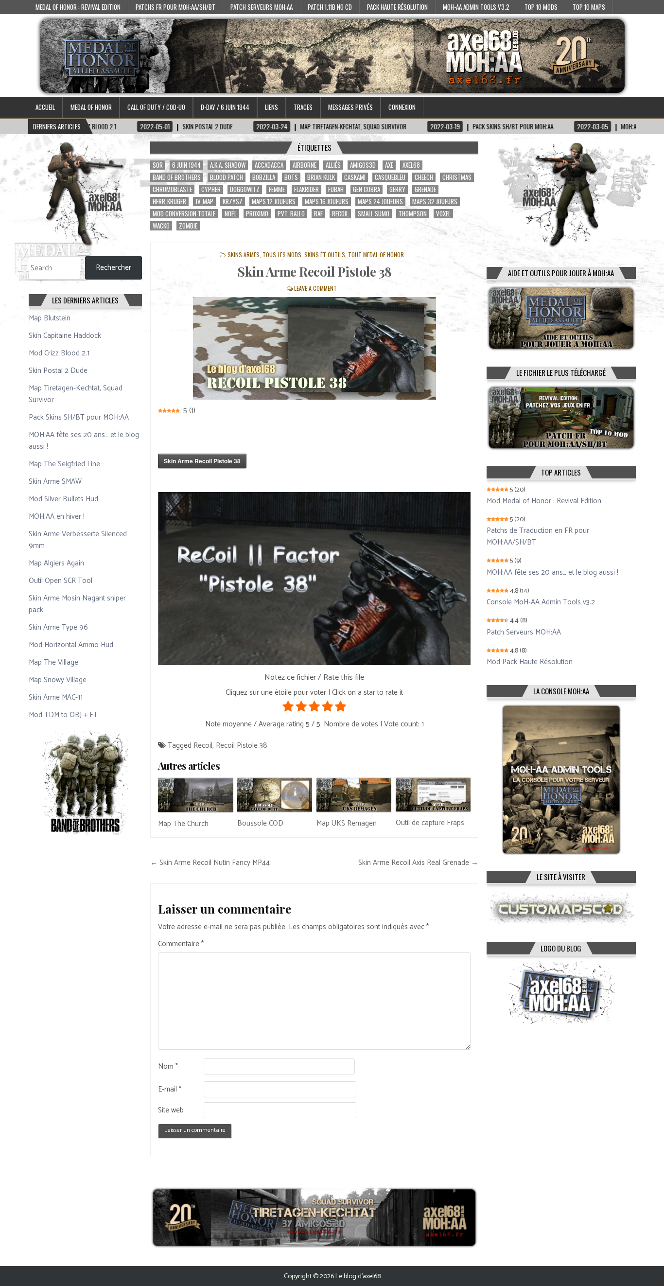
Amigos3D (363, 165)
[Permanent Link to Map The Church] (195, 795)
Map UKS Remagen (346, 823)
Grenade (425, 189)
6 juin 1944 (186, 165)
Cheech (424, 177)
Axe (389, 165)
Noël (231, 213)
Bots (291, 177)
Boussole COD (260, 823)
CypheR (211, 189)
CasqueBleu (390, 177)
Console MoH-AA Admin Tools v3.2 (541, 602)
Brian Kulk (321, 177)
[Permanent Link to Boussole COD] (274, 795)
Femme (277, 189)
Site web (171, 1110)
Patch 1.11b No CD (330, 7)
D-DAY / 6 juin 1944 (225, 107)
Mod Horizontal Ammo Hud (71, 645)
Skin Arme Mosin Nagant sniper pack (77, 604)
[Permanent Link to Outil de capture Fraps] (433, 794)
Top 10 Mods (541, 7)
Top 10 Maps (589, 7)
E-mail (169, 1089)
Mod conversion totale (184, 213)
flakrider (306, 189)
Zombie (188, 225)
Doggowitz (245, 189)
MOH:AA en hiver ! (57, 517)
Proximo (257, 213)
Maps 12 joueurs (274, 201)
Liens (271, 107)
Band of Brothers (177, 177)
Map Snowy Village (58, 680)
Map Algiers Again (56, 563)
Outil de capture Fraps (430, 823)
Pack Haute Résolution (397, 7)
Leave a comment (315, 288)
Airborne (304, 165)
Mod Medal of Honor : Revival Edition (544, 501)
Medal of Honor (91, 107)
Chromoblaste (172, 189)
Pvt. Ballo (291, 213)
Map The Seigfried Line (64, 464)
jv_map (204, 201)
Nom (168, 1067)
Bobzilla (263, 177)
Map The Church (183, 824)
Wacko (161, 225)
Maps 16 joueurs (327, 201)
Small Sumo (373, 213)
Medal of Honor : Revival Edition (78, 7)
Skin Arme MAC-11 (56, 697)
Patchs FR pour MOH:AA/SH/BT (175, 7)
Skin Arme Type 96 (58, 627)
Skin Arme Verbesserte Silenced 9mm (78, 540)
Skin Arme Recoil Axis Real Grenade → (418, 863)
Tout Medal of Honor (376, 254)
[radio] (288, 708)
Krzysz (233, 201)
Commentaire (181, 944)
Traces (303, 107)
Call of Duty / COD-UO (156, 107)
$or (158, 165)
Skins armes (243, 254)
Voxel (443, 213)
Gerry (397, 189)
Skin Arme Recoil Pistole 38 (314, 271)
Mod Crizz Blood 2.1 (59, 353)
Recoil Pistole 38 (241, 746)
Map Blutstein (49, 318)
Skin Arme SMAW (55, 482)
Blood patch (226, 177)
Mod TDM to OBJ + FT (63, 715)
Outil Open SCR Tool (60, 581)
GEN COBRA (366, 189)
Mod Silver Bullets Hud (63, 499)
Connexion (402, 107)
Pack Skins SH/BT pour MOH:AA (79, 417)
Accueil (45, 107)
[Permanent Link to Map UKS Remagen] (353, 794)
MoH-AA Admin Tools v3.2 (476, 7)
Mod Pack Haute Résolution (530, 662)
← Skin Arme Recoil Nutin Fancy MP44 (210, 863)
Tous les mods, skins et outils (303, 254)
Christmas (457, 177)
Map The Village (53, 662)
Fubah (336, 189)
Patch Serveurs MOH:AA (261, 7)
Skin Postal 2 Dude (58, 371)
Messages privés (350, 107)
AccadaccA (269, 165)
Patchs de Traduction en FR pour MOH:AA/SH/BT (538, 536)
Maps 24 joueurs (380, 201)
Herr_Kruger (169, 201)
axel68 (411, 165)
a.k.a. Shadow (227, 165)
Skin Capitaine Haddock (65, 336)
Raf (318, 213)
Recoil (340, 213)
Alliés (333, 165)
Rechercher (113, 268)
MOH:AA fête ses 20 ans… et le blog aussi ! (84, 441)
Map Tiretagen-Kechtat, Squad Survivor (75, 394)
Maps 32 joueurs (434, 201)
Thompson (413, 213)
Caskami (355, 177)
